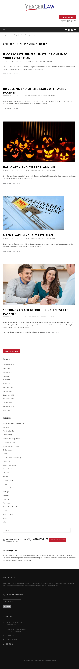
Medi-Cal (6, 499)
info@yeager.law (12, 639)
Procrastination (8, 514)
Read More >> (55, 585)
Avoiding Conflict (8, 431)
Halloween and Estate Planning (29, 167)
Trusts (5, 518)
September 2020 (8, 365)
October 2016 (7, 403)
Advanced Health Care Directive (13, 423)
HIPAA (5, 484)
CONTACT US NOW (67, 17)
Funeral (5, 476)
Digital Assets (7, 450)
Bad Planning (7, 435)
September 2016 (8, 406)
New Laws (6, 503)
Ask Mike (6, 427)
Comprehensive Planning (11, 446)
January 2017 (7, 391)
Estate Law (6, 461)
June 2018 (6, 369)
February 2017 (8, 387)
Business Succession (10, 442)
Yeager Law (6, 35)
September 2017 (8, 372)
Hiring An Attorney (9, 488)
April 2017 (6, 380)
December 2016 (8, 395)
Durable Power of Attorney (12, 457)
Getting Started (8, 480)
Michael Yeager (18, 61)
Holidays (6, 492)
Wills (4, 522)
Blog (15, 35)
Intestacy (6, 495)
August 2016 (7, 410)
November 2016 (8, 399)
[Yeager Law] (39, 7)
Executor (6, 473)
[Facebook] (69, 29)
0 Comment (48, 61)
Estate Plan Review (9, 465)
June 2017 (6, 376)
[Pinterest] (75, 29)
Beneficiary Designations (11, 439)
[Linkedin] (72, 29)
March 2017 (7, 384)
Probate (5, 511)
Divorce (5, 454)
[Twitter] (66, 29)
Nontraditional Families (11, 507)
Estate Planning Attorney (11, 469)
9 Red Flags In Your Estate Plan (28, 235)
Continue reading (11, 74)
